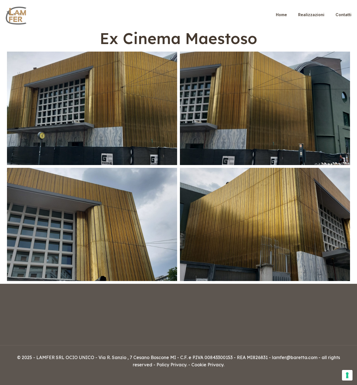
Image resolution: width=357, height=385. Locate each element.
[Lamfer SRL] (16, 14)
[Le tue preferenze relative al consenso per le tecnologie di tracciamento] (347, 375)
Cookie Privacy (207, 364)
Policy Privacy (171, 364)
